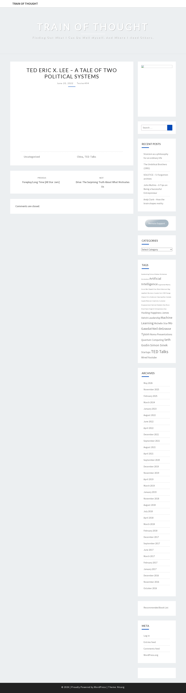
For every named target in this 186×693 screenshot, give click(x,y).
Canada (156, 293)
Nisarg (121, 687)
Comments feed (152, 648)
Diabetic (159, 305)
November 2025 (151, 389)
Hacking (145, 312)
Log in (147, 635)
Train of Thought (25, 3)
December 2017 (151, 537)
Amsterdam (145, 279)
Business (151, 293)
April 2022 (148, 428)
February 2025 (150, 395)
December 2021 (151, 434)
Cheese (143, 297)
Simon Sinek (159, 345)
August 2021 (150, 447)
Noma (153, 334)
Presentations (164, 334)
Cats (160, 293)
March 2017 (149, 556)
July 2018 (148, 511)
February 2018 (150, 530)
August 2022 (150, 415)
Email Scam (145, 309)
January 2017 (150, 569)
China (80, 156)
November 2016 (151, 581)
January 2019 (150, 492)
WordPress (100, 687)
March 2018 (149, 524)
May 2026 (148, 383)
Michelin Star (161, 323)
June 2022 (148, 421)
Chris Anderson (151, 297)
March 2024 (149, 402)
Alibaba (156, 274)
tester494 (83, 83)
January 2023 (150, 408)
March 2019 (149, 485)
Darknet (154, 305)
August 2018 (150, 504)
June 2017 (148, 549)
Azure (143, 289)
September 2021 (152, 440)
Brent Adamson (162, 289)
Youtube (152, 357)
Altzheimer (163, 274)
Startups (146, 352)
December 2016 (151, 575)
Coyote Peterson (146, 301)
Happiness (156, 312)
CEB (164, 293)
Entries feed (150, 642)
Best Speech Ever (151, 289)
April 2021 (148, 453)
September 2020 (152, 459)
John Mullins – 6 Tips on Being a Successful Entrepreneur (155, 189)
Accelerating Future (147, 274)
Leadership (154, 317)
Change (168, 293)
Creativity (155, 301)
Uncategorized (32, 156)
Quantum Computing (152, 339)
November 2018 (151, 498)
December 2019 (151, 466)
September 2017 (152, 543)
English (151, 309)
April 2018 (148, 517)
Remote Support (156, 223)
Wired (144, 357)
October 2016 (150, 588)
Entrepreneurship (160, 309)
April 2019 (148, 479)
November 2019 (151, 472)
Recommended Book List (156, 607)
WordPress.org (151, 655)
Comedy (168, 297)
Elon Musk (166, 305)
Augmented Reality (164, 285)
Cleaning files (161, 297)
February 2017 (150, 562)
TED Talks (90, 156)
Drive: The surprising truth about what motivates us (102, 182)
